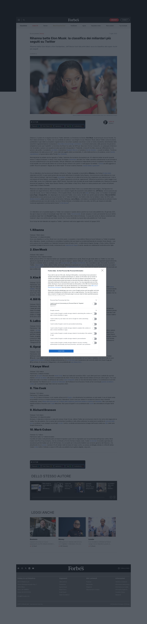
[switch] (94, 304)
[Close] (103, 271)
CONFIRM (61, 351)
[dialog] (73, 312)
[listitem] (73, 300)
